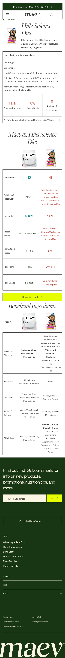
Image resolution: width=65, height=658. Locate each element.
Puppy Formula (10, 565)
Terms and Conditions (11, 621)
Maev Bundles (10, 561)
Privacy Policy (8, 616)
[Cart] (58, 14)
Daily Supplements (12, 546)
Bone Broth (8, 551)
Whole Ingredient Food (14, 542)
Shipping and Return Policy (13, 626)
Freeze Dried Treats (13, 556)
